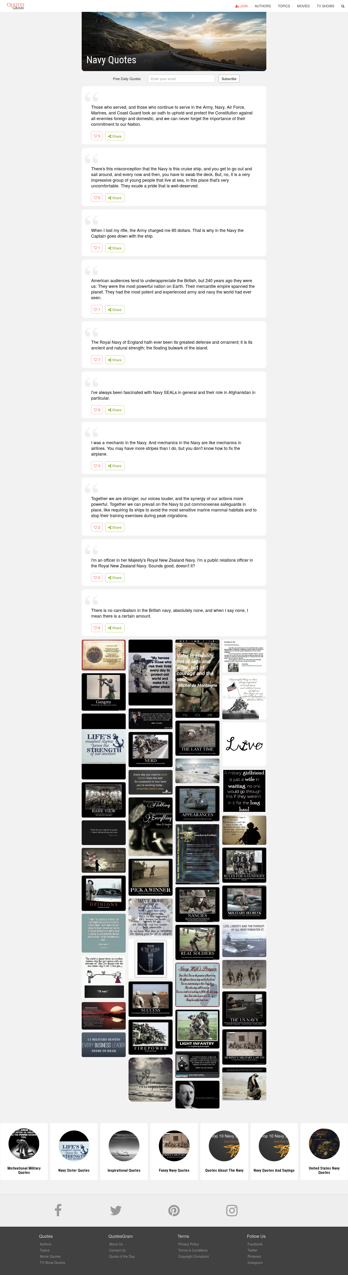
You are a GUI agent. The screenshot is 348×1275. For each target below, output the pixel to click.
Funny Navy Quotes (174, 1170)
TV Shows (325, 6)
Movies (303, 6)
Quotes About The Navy (224, 1170)
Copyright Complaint (193, 1256)
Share (116, 136)
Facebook (255, 1244)
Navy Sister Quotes (73, 1170)
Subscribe (229, 78)
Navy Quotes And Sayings (274, 1170)
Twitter (253, 1250)
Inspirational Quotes (123, 1170)
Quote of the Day (122, 1256)
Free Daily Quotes (127, 78)
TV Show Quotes (52, 1262)
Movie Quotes (50, 1256)
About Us (116, 1244)
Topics (284, 6)
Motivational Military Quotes (23, 1170)
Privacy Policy (188, 1244)
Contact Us (117, 1250)
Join (243, 6)
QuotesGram (15, 6)
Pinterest (254, 1256)
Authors (263, 6)
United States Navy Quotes (324, 1170)
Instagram (255, 1262)
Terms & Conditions (193, 1250)
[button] (343, 6)
